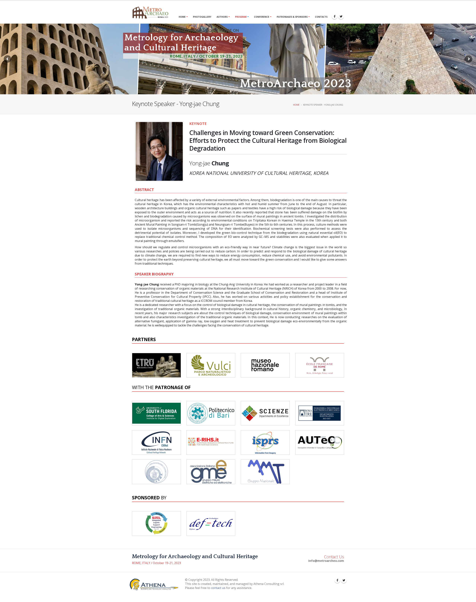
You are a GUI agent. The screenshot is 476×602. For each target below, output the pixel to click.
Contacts (321, 16)
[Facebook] (334, 16)
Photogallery (202, 16)
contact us (218, 588)
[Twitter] (341, 16)
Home (182, 16)
